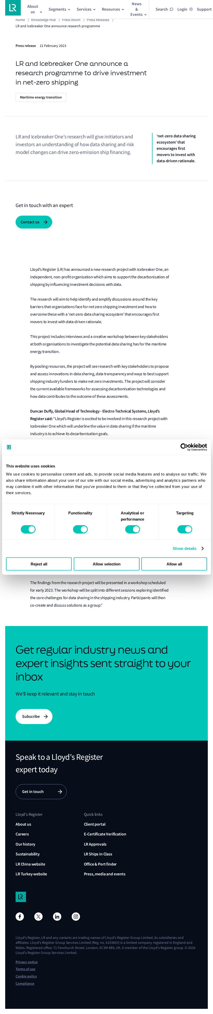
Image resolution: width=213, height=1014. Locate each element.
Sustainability (28, 854)
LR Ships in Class (98, 854)
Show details (184, 548)
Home (20, 19)
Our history (25, 844)
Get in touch (33, 791)
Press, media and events (104, 874)
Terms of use (25, 969)
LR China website (30, 864)
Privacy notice (27, 962)
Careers (22, 834)
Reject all (39, 564)
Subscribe (31, 716)
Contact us (30, 222)
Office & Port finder (100, 864)
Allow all (174, 564)
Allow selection (107, 564)
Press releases (98, 19)
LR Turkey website (31, 874)
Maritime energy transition (41, 97)
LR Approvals (95, 844)
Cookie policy (26, 976)
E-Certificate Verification (105, 834)
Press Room (71, 19)
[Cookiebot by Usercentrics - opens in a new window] (184, 447)
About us (23, 824)
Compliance (25, 983)
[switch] (80, 529)
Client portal (94, 824)
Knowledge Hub (43, 19)
